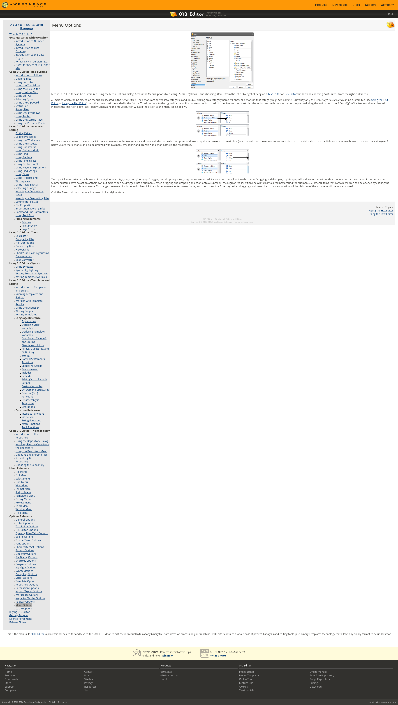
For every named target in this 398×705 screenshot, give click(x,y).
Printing (26, 222)
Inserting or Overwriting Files (32, 198)
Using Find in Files (26, 160)
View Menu (22, 485)
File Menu (21, 471)
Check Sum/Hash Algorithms (32, 253)
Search (88, 690)
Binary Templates (249, 675)
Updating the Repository (30, 465)
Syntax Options (24, 571)
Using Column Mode (27, 150)
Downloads (340, 4)
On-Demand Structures (35, 389)
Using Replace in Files (28, 164)
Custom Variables (32, 386)
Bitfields (26, 376)
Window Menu (24, 509)
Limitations (28, 407)
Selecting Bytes (24, 99)
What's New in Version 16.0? (32, 61)
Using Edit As (23, 95)
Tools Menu (22, 506)
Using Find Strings (26, 171)
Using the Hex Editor (28, 89)
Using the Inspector (27, 143)
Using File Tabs (24, 82)
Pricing (314, 683)
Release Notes (17, 622)
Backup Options (25, 550)
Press (87, 675)
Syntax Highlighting (27, 270)
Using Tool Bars (25, 215)
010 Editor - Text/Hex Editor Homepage (26, 26)
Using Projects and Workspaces (27, 179)
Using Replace (24, 157)
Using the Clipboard (27, 102)
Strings (26, 355)
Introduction (246, 671)
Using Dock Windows (28, 113)
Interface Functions (33, 413)
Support (370, 4)
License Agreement (20, 618)
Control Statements (33, 359)
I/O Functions (29, 417)
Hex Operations (25, 242)
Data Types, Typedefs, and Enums (34, 340)
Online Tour (246, 679)
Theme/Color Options (28, 540)
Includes (27, 372)
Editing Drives (24, 133)
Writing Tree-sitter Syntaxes (32, 273)
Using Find (22, 154)
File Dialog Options (26, 557)
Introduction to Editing (29, 75)
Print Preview (29, 225)
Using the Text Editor (28, 85)
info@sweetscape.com (385, 702)
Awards (243, 686)
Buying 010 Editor (19, 612)
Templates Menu (25, 495)
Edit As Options (24, 536)
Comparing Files (25, 239)
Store (356, 4)
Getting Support (18, 615)
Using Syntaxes (24, 266)
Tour (390, 14)
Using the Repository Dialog (32, 441)
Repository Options (27, 584)
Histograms (22, 249)
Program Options (26, 564)
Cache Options (24, 608)
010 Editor (38, 634)
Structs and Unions (33, 345)
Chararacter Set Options (30, 547)
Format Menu (23, 489)
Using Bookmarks (26, 147)
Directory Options (26, 554)
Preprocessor (30, 369)
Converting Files (25, 246)
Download (316, 686)
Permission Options (27, 588)
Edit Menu (21, 475)
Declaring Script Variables (31, 326)
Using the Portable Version (31, 123)
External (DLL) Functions (30, 394)
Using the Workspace (28, 140)
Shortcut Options (26, 560)
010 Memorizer (169, 675)
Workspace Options (27, 595)
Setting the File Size (27, 201)
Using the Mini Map (27, 92)
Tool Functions (30, 427)
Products (321, 4)
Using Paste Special (27, 184)
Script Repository (320, 679)
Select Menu (23, 478)
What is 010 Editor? (20, 34)
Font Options (23, 543)
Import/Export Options (29, 591)
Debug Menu (23, 499)
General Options (25, 519)
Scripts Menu (23, 492)
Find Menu (22, 482)
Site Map (89, 679)
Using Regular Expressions (31, 167)
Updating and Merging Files (32, 454)
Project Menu (23, 502)
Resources (90, 686)
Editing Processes (26, 136)
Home (8, 671)
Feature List (246, 683)
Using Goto (22, 174)
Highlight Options (26, 567)
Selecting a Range (26, 188)
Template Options (26, 581)
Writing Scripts (24, 311)
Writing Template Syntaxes (31, 277)
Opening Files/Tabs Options (32, 533)
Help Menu (22, 512)
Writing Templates (26, 314)
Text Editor (274, 94)
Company (387, 4)
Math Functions (31, 424)
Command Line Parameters (32, 212)
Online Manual (318, 671)
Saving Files (22, 109)
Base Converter (25, 260)
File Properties (24, 205)
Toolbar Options (25, 601)
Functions (27, 362)
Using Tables (23, 116)
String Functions (31, 420)
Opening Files (23, 78)
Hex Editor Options (27, 530)
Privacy (88, 683)
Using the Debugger (27, 307)
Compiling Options (26, 574)
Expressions (29, 321)
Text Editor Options (27, 526)
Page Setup (28, 229)
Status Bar (22, 106)
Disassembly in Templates (30, 401)
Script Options (24, 577)
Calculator (22, 236)
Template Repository (322, 675)
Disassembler (24, 256)
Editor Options (24, 523)
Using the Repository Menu (31, 451)
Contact (88, 671)
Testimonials (246, 690)
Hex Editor (291, 94)
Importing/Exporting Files (30, 208)
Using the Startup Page (29, 119)
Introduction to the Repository (27, 435)
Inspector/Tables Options (30, 598)
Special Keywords (32, 365)
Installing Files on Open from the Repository (32, 446)
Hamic (164, 679)
